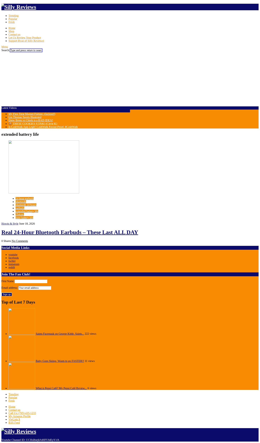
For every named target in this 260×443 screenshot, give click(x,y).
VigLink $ (14, 419)
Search (5, 50)
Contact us (14, 34)
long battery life (24, 217)
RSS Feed (14, 422)
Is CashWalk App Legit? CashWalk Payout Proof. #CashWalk (43, 126)
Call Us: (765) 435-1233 (22, 413)
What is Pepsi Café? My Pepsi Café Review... (61, 388)
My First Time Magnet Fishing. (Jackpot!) (31, 113)
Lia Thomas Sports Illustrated (24, 117)
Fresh (11, 22)
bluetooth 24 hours (26, 204)
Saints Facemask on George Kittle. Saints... (60, 333)
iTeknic (20, 214)
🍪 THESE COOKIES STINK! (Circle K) (32, 123)
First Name (7, 281)
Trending (13, 15)
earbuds (20, 208)
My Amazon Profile (19, 416)
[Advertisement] (130, 79)
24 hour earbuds (25, 198)
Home (11, 28)
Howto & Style (9, 223)
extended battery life (27, 211)
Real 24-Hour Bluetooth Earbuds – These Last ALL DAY (69, 232)
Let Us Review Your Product (24, 37)
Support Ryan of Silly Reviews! (26, 40)
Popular (12, 18)
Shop (11, 31)
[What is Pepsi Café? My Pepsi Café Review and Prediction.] (21, 388)
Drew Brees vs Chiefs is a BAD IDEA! (30, 120)
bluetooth (21, 201)
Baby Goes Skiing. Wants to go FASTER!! (60, 360)
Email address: (9, 287)
